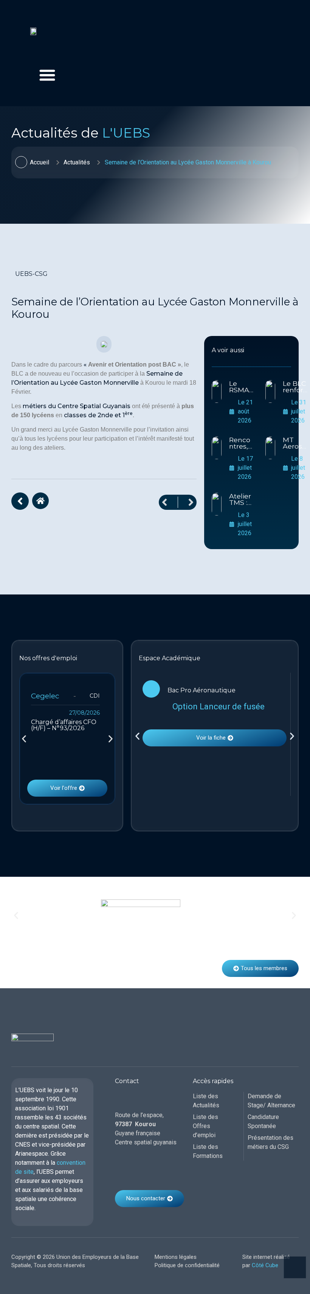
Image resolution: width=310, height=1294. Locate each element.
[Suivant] (187, 502)
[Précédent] (168, 502)
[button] (24, 738)
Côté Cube (265, 1265)
